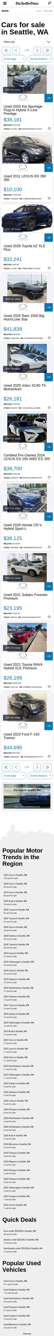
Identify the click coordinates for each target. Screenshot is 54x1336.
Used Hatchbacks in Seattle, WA (19, 1300)
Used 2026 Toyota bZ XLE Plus (24, 247)
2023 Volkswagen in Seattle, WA (19, 1076)
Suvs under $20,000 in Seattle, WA (20, 1232)
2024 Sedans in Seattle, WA (17, 937)
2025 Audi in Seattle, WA (15, 902)
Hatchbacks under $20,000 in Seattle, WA (23, 1250)
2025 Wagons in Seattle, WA (17, 1163)
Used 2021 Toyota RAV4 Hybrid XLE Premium (23, 666)
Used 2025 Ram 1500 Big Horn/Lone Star (24, 317)
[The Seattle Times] (27, 3)
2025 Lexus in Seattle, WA (16, 1050)
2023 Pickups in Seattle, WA (17, 1172)
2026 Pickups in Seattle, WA (17, 1180)
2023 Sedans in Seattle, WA (17, 998)
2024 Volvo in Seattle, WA (16, 1059)
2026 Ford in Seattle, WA (15, 1206)
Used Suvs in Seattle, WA (15, 1282)
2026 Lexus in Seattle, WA (16, 1102)
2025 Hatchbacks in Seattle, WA (19, 989)
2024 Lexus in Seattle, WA (16, 972)
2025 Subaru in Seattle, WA (16, 1015)
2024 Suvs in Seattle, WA (15, 885)
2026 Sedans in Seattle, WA (17, 1093)
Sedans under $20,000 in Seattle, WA (21, 1241)
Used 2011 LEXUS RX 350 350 (25, 178)
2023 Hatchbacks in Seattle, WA (19, 1067)
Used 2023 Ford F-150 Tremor (21, 736)
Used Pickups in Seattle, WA (17, 1308)
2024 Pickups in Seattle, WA (17, 1111)
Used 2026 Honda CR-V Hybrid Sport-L (23, 526)
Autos (5, 10)
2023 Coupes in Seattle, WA (17, 1198)
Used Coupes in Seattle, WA (17, 1317)
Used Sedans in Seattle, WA (17, 1291)
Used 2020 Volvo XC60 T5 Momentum (25, 387)
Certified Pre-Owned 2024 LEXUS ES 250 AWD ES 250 (27, 457)
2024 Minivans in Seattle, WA (17, 1146)
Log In (39, 10)
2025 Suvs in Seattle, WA (15, 876)
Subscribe (48, 10)
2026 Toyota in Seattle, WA (16, 946)
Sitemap (27, 1334)
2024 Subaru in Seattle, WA (16, 1085)
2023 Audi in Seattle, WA (15, 1033)
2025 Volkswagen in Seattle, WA (19, 963)
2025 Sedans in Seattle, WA (17, 981)
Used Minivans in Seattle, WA (17, 1326)
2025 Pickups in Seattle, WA (17, 1154)
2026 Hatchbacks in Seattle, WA (19, 1128)
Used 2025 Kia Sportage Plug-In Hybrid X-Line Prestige (23, 110)
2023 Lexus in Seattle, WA (16, 955)
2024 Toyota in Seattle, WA (16, 911)
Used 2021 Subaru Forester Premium (26, 596)
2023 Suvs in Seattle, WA (15, 894)
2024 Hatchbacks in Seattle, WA (19, 1120)
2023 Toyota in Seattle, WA (16, 1007)
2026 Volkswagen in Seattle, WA (19, 1189)
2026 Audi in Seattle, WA (15, 1137)
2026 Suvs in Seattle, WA (15, 928)
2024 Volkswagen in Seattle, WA (19, 1024)
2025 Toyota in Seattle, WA (16, 920)
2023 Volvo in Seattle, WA (16, 1041)
